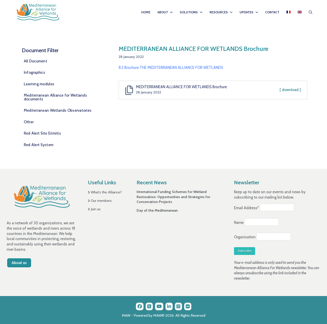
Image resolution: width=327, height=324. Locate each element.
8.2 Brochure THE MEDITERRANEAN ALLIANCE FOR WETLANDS (171, 67)
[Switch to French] (288, 12)
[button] (310, 12)
